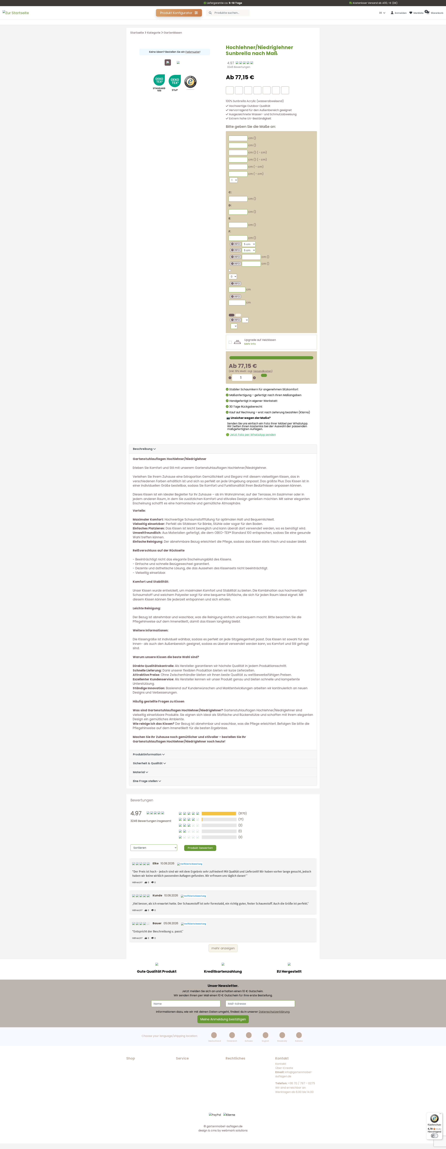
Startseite (137, 33)
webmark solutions (234, 1130)
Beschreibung (143, 449)
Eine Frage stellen (145, 781)
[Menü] (440, 1114)
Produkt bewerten (200, 848)
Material (139, 772)
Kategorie (153, 33)
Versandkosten (262, 371)
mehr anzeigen (223, 948)
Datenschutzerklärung (274, 1012)
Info (237, 244)
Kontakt (280, 1064)
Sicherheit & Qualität (148, 763)
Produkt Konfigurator (176, 13)
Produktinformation (147, 754)
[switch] (434, 1136)
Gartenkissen (173, 33)
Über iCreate (284, 1068)
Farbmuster (193, 52)
